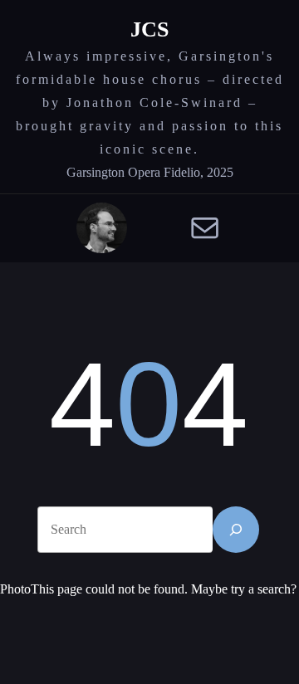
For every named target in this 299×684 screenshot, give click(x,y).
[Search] (236, 529)
